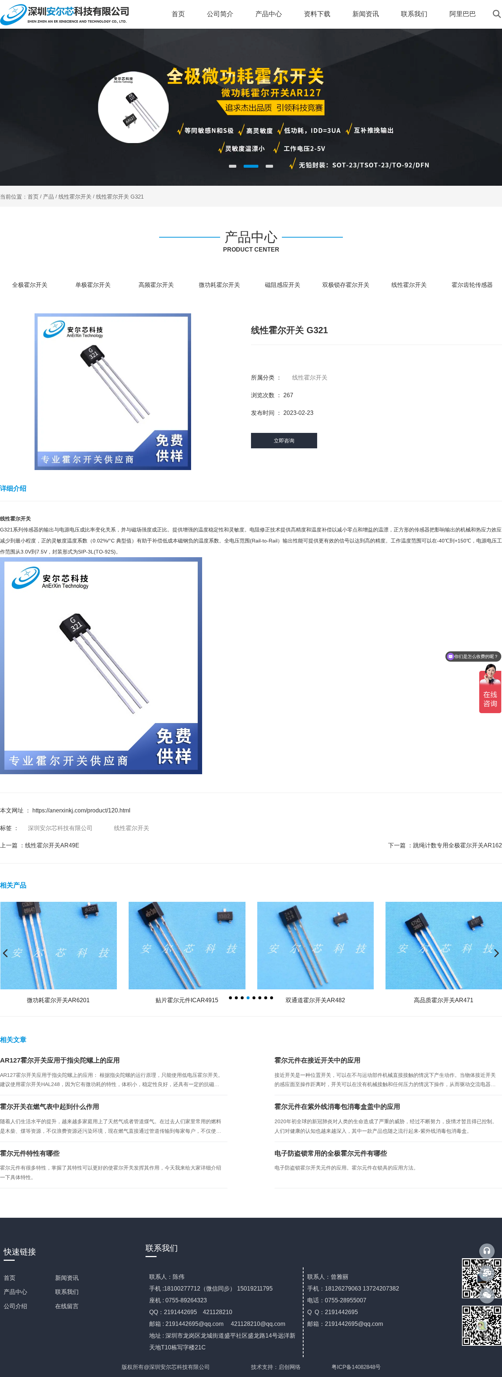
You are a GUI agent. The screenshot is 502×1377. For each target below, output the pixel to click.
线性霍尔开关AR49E (52, 845)
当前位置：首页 (20, 196)
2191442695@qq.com (194, 1324)
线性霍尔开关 (75, 196)
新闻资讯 (365, 14)
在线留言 (67, 1306)
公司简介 (220, 14)
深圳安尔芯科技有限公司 (60, 828)
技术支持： (265, 1367)
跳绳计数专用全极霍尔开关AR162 (457, 845)
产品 (48, 196)
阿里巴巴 (462, 14)
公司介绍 (15, 1306)
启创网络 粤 (308, 1367)
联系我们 (414, 14)
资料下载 (317, 14)
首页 (178, 14)
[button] (232, 166)
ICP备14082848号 (359, 1367)
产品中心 (268, 14)
